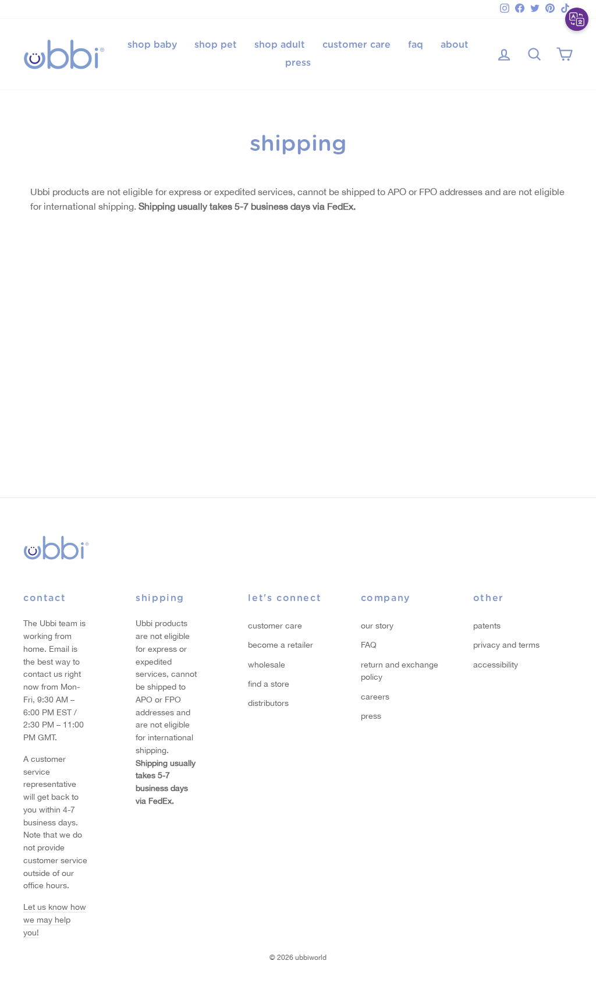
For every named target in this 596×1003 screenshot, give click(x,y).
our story (377, 625)
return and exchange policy (399, 671)
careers (375, 696)
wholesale (266, 664)
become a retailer (280, 644)
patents (487, 625)
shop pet (215, 45)
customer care (356, 45)
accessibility (495, 664)
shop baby (152, 45)
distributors (268, 703)
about (455, 45)
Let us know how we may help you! (54, 919)
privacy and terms (506, 644)
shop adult (279, 45)
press (298, 63)
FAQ (369, 644)
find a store (268, 683)
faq (415, 45)
